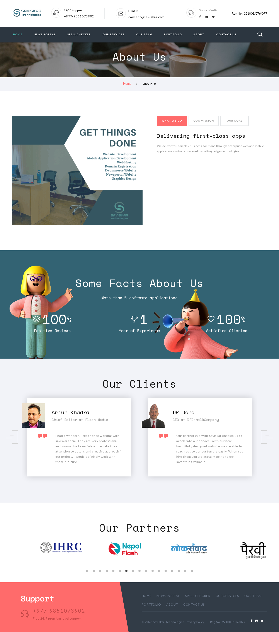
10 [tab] (146, 570)
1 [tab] (87, 570)
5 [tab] (113, 570)
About (198, 34)
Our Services (113, 34)
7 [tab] (126, 570)
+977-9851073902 (79, 16)
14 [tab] (172, 570)
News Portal (45, 34)
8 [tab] (133, 570)
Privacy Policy (195, 622)
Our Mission (203, 120)
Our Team (144, 34)
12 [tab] (159, 570)
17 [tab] (192, 570)
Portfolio (173, 34)
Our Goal (235, 120)
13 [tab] (165, 570)
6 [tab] (120, 570)
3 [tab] (100, 570)
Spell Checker (79, 34)
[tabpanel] (44, 547)
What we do (172, 120)
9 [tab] (139, 570)
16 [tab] (185, 570)
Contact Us (226, 34)
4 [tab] (107, 570)
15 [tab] (179, 570)
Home (17, 34)
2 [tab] (94, 570)
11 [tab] (152, 570)
